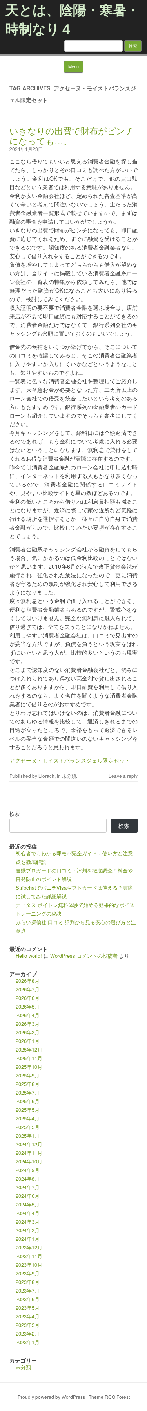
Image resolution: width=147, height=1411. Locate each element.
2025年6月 (28, 1101)
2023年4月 (28, 1316)
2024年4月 (28, 1213)
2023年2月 (28, 1333)
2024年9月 (28, 1170)
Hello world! (29, 955)
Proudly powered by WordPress (51, 1396)
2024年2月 (28, 1230)
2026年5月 (28, 1006)
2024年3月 (28, 1221)
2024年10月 (29, 1161)
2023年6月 (28, 1299)
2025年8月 (28, 1084)
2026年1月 (28, 1041)
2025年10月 (29, 1066)
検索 (14, 813)
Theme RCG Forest (109, 1396)
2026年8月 (28, 980)
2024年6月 (28, 1195)
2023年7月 (28, 1290)
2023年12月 (29, 1247)
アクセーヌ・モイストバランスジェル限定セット (69, 760)
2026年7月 (28, 989)
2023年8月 (28, 1281)
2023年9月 (28, 1273)
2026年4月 (28, 1015)
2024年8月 (28, 1178)
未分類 (69, 775)
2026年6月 (28, 998)
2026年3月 (28, 1023)
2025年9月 (28, 1075)
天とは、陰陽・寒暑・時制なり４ (72, 19)
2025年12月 (29, 1049)
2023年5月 (28, 1307)
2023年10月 (29, 1264)
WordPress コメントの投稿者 (84, 955)
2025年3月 (28, 1127)
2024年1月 (28, 1238)
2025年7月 (28, 1092)
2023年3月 (28, 1324)
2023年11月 (29, 1256)
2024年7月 (28, 1187)
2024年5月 (28, 1204)
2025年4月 (28, 1118)
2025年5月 (28, 1109)
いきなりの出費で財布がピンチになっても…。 (71, 135)
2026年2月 (28, 1032)
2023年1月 (28, 1342)
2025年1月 (28, 1135)
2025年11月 (29, 1058)
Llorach (46, 775)
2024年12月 (29, 1144)
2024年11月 (29, 1152)
